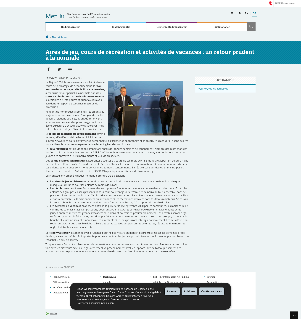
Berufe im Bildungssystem (171, 27)
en (246, 13)
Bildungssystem (70, 27)
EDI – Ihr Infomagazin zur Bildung (171, 276)
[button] (251, 26)
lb (239, 13)
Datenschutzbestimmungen (92, 303)
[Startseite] (46, 37)
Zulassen (172, 291)
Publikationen (222, 27)
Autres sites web (215, 282)
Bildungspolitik (121, 27)
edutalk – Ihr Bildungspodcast (169, 282)
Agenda (107, 282)
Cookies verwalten (211, 291)
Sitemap (211, 276)
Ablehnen (189, 291)
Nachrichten (59, 37)
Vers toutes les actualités (213, 88)
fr (232, 13)
